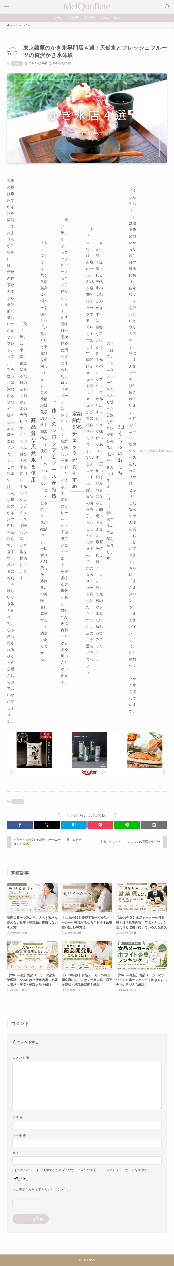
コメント (20, 1057)
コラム (17, 63)
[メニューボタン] (7, 7)
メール (19, 1135)
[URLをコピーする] (154, 825)
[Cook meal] (87, 7)
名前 (17, 1117)
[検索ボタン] (167, 7)
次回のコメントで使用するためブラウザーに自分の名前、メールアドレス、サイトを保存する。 (85, 1170)
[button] (20, 825)
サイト (17, 1153)
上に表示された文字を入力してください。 (42, 1189)
